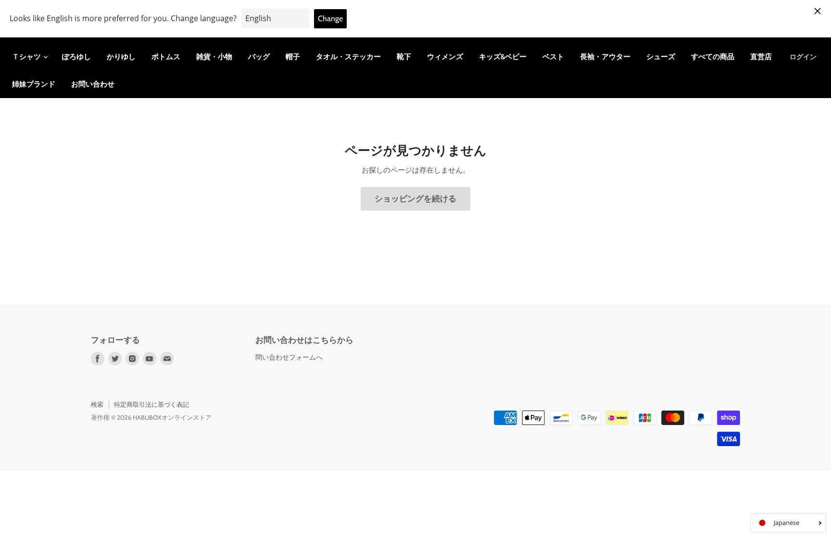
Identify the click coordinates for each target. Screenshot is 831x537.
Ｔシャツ (27, 56)
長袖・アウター (605, 56)
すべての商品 (712, 56)
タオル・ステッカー (348, 56)
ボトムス (165, 56)
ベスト (553, 56)
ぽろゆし (76, 56)
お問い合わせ (92, 84)
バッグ (259, 56)
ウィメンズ (445, 56)
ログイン (803, 56)
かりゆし (121, 56)
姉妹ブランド (33, 84)
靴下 (404, 56)
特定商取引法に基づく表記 (151, 404)
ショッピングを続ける (415, 198)
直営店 (761, 56)
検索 (97, 404)
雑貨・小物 (214, 56)
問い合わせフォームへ (289, 357)
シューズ (660, 56)
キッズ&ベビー (503, 56)
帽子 (293, 56)
